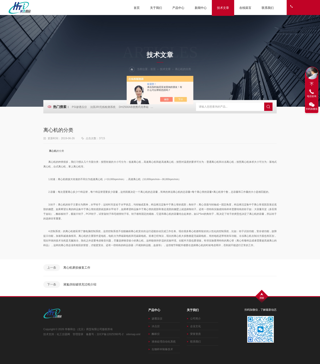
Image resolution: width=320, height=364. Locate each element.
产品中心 (178, 8)
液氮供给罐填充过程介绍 (79, 284)
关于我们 (156, 8)
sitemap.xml (133, 334)
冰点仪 (156, 326)
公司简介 (195, 318)
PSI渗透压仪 (79, 107)
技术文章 (223, 8)
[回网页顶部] (311, 84)
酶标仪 (156, 333)
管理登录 (78, 334)
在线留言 (245, 8)
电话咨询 (311, 96)
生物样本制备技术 (162, 349)
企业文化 (195, 326)
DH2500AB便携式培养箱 (133, 107)
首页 (137, 8)
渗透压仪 (157, 318)
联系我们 (268, 8)
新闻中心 (201, 8)
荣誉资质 (195, 333)
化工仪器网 (63, 334)
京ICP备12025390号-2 (110, 334)
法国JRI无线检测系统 (103, 107)
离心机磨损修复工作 (76, 267)
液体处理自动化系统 (164, 341)
